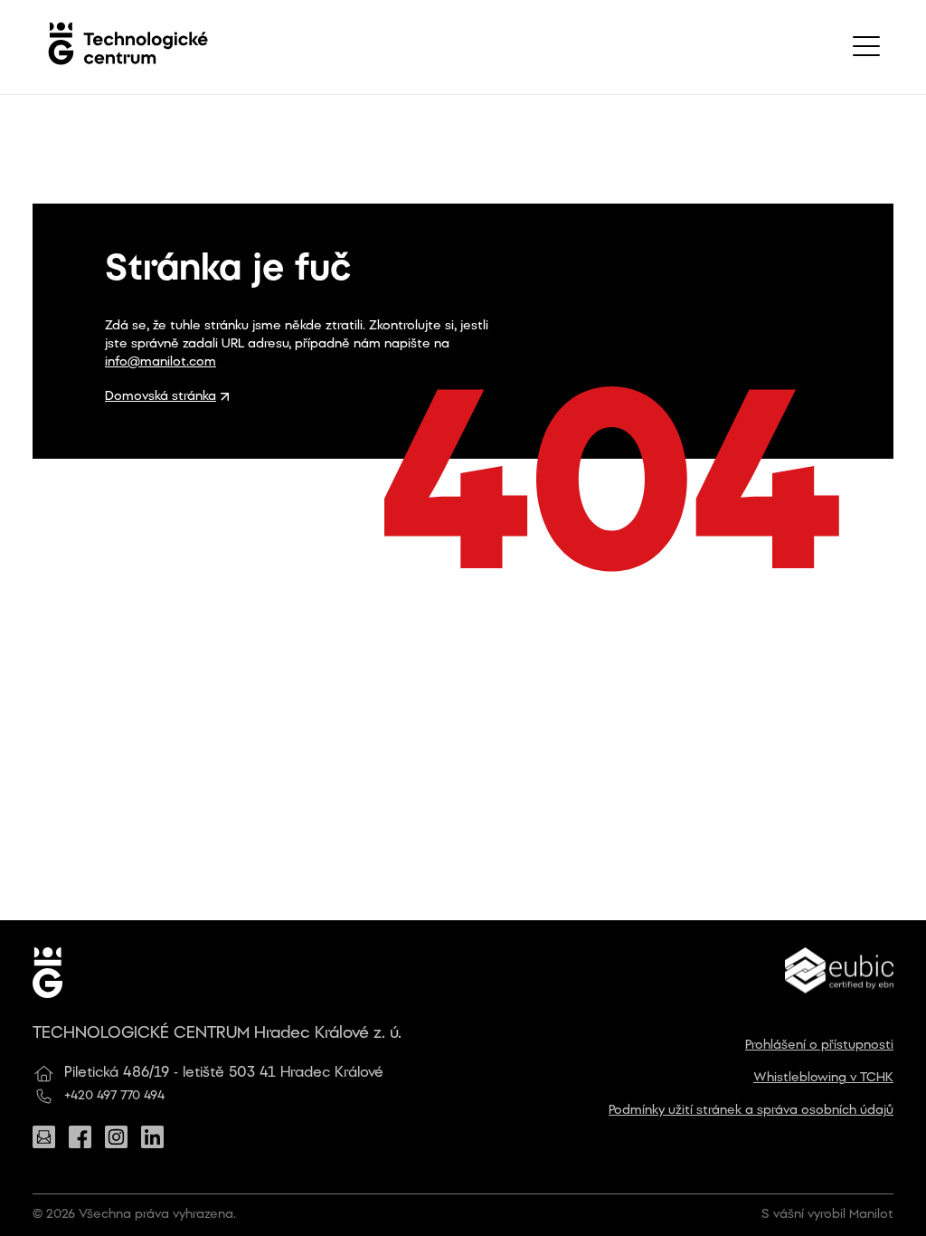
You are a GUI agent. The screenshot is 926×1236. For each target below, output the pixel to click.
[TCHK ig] (116, 1137)
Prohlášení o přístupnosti (819, 1045)
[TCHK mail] (44, 1137)
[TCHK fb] (80, 1137)
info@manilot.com (160, 362)
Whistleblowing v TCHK (823, 1078)
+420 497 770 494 (114, 1096)
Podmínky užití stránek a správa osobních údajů (751, 1111)
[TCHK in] (152, 1137)
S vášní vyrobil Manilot (827, 1215)
